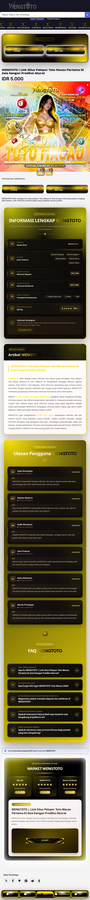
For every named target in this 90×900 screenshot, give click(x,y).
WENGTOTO (13, 378)
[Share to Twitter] (6, 881)
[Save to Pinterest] (26, 881)
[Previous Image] (2, 127)
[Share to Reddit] (32, 881)
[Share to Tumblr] (39, 881)
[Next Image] (88, 127)
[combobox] (42, 14)
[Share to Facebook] (13, 881)
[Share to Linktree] (19, 881)
